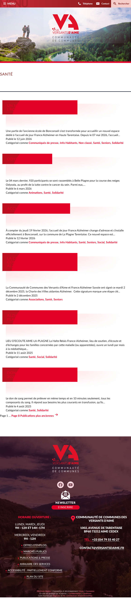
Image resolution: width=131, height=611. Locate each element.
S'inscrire (65, 507)
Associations (36, 299)
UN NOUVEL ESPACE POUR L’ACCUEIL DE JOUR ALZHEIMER (37, 107)
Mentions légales (44, 591)
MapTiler (56, 596)
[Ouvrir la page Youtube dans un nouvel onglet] (70, 484)
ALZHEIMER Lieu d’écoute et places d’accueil (37, 317)
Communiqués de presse (44, 143)
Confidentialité (74, 593)
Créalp (81, 591)
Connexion (90, 591)
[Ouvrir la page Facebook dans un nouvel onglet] (60, 484)
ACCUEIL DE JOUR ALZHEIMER (36, 209)
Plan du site (35, 576)
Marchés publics (35, 551)
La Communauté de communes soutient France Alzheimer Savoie (38, 262)
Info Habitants (68, 143)
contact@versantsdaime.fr (102, 548)
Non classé (85, 143)
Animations (35, 192)
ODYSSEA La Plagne (27, 159)
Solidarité (117, 143)
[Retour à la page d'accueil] (65, 44)
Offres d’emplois (35, 545)
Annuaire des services (35, 564)
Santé (96, 143)
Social (101, 242)
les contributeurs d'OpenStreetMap (77, 596)
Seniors (106, 143)
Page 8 (15, 415)
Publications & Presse (35, 558)
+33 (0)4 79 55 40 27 (101, 539)
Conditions (86, 593)
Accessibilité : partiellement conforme (35, 570)
